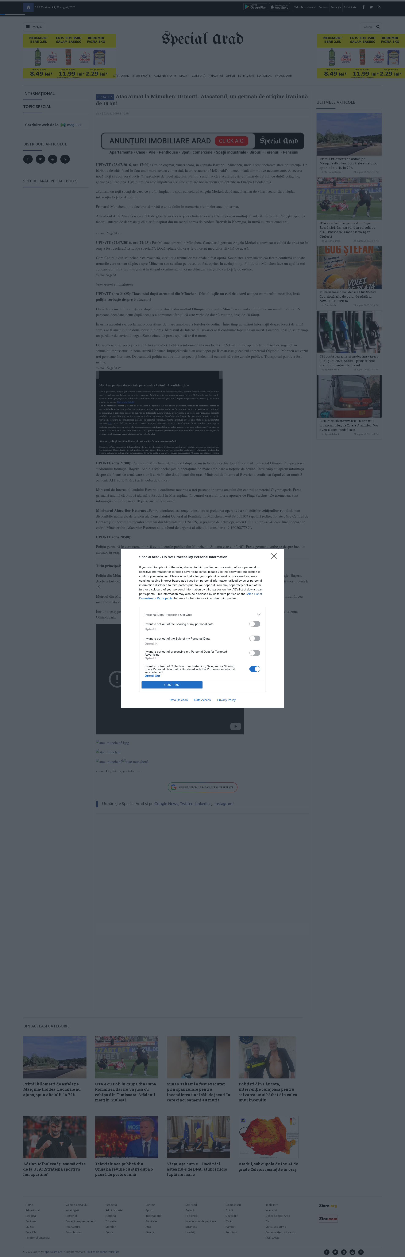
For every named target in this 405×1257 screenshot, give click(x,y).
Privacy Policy (226, 700)
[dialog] (202, 628)
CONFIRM (172, 685)
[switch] (254, 624)
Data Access (202, 700)
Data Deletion (179, 700)
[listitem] (202, 614)
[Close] (275, 557)
